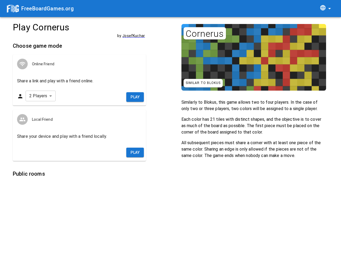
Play (135, 97)
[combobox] (325, 8)
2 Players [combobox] (38, 95)
